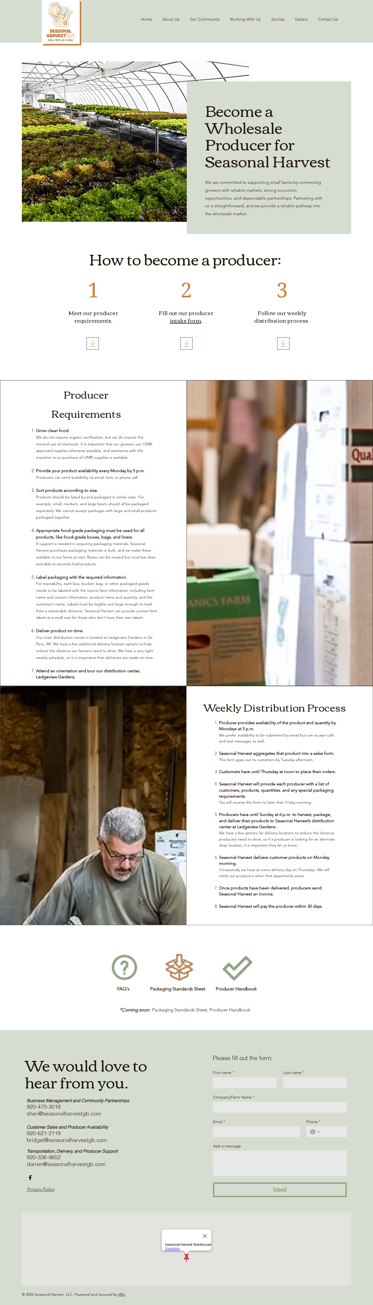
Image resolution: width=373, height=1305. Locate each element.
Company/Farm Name (233, 1097)
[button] (171, 19)
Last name (293, 1072)
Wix (122, 1294)
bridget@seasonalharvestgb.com (67, 1140)
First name (223, 1072)
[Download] (93, 343)
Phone (313, 1121)
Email (219, 1121)
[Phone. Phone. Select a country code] (315, 1132)
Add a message (227, 1146)
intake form (185, 320)
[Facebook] (30, 1177)
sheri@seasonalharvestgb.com (64, 1113)
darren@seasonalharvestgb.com (66, 1164)
